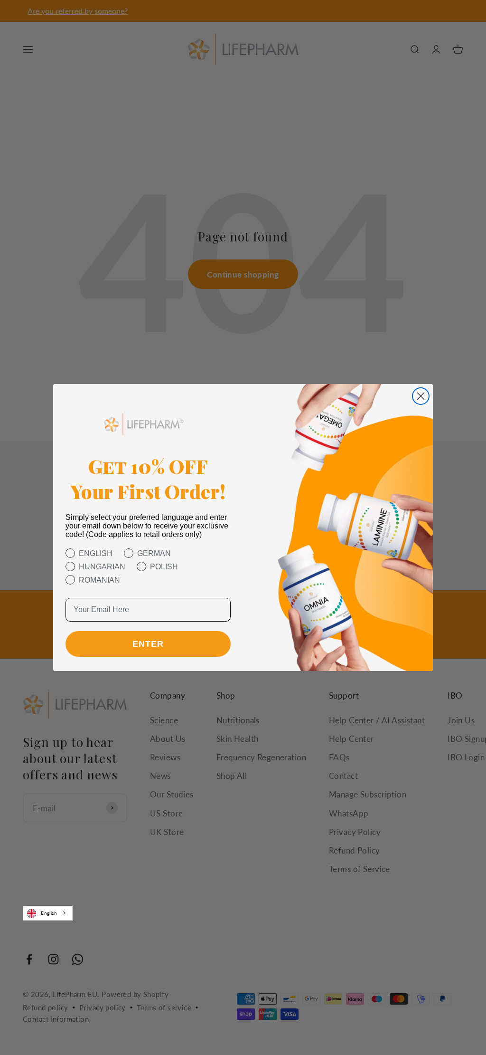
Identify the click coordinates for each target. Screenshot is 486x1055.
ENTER (148, 644)
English (49, 913)
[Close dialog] (420, 396)
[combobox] (48, 913)
